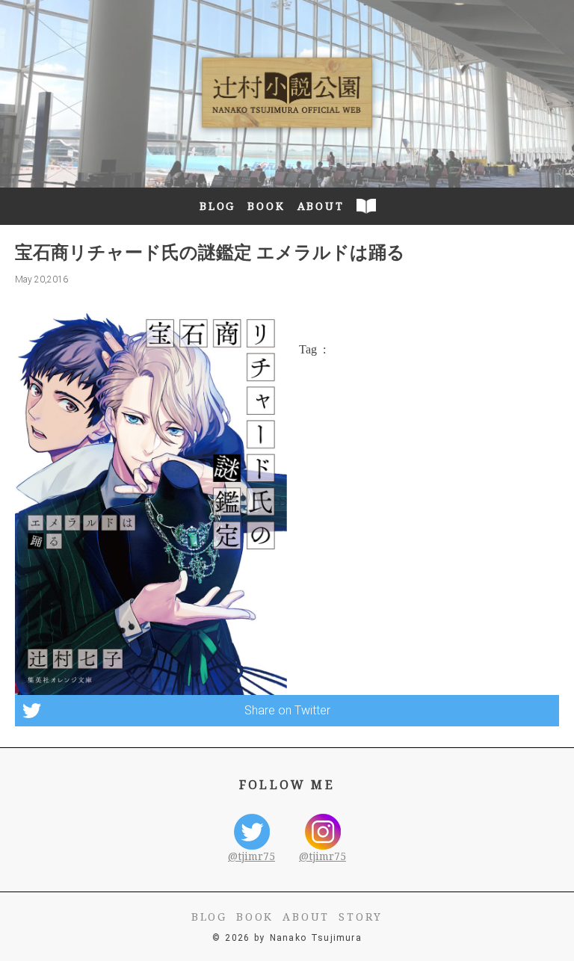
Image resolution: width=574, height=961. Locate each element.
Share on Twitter (287, 710)
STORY (361, 916)
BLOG (217, 206)
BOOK (266, 206)
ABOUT (321, 206)
